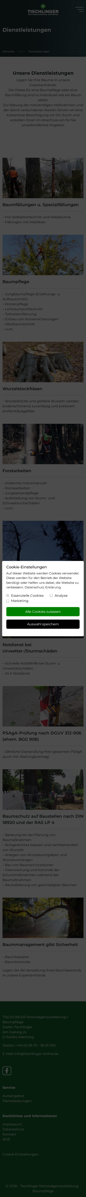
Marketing (19, 601)
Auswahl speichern (43, 624)
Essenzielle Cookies (27, 595)
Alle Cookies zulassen (43, 611)
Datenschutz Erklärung (43, 587)
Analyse (61, 595)
